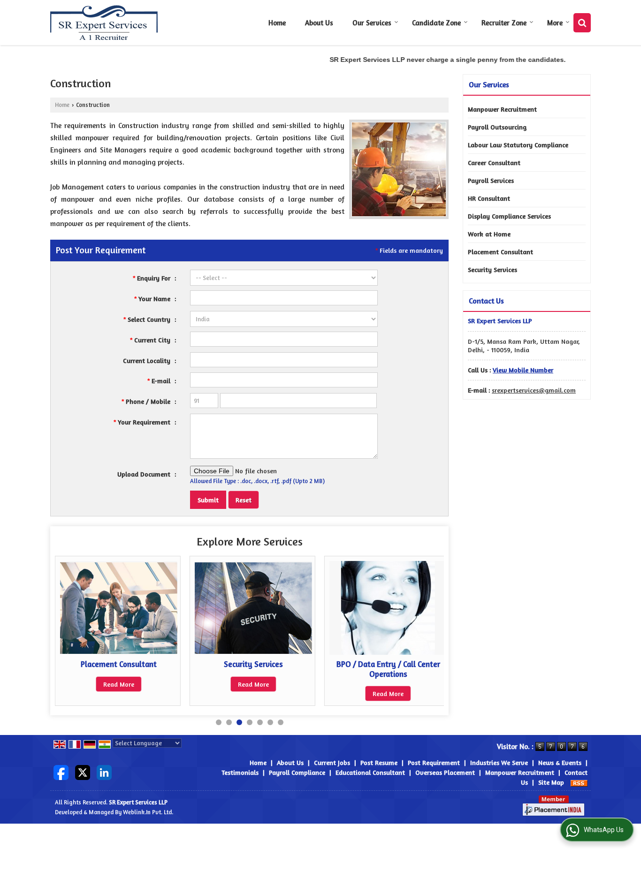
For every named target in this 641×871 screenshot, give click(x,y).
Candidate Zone (436, 22)
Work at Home (489, 234)
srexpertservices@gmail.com (534, 390)
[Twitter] (82, 771)
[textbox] (284, 339)
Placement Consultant (102, 664)
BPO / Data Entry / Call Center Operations (371, 668)
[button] (523, 370)
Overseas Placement (445, 772)
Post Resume (378, 762)
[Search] (582, 22)
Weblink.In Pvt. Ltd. (148, 812)
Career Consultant (494, 163)
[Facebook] (61, 771)
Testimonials (240, 772)
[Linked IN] (104, 771)
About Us (319, 22)
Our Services (371, 22)
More (555, 22)
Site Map (551, 782)
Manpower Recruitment (502, 109)
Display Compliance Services (509, 216)
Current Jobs (332, 762)
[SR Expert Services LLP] (104, 22)
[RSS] (579, 782)
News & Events (559, 762)
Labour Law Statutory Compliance (518, 145)
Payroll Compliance (297, 772)
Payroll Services (491, 180)
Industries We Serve (499, 762)
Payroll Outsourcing (497, 127)
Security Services (237, 664)
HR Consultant (489, 198)
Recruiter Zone (504, 22)
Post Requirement (434, 762)
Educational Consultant (370, 772)
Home (277, 22)
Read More (102, 684)
